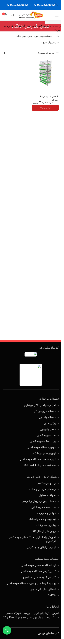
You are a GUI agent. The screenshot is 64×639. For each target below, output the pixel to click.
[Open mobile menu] (56, 15)
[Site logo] (30, 14)
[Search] (12, 15)
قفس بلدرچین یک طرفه (48, 98)
